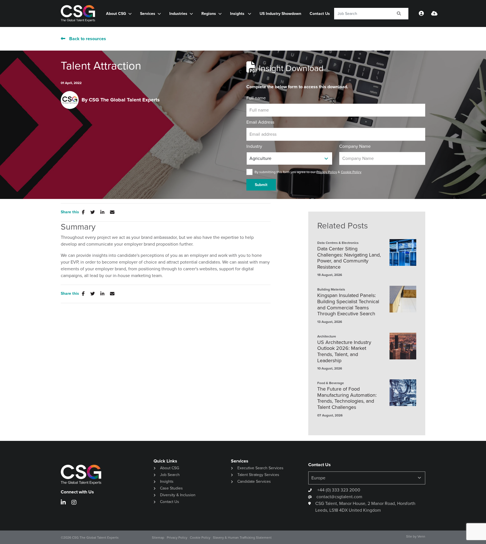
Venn (421, 536)
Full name (256, 98)
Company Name (355, 146)
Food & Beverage (330, 383)
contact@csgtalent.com (339, 496)
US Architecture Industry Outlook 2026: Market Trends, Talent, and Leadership (344, 351)
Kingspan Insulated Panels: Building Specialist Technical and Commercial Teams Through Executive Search (348, 305)
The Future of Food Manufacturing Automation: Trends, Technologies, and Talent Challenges (347, 398)
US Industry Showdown (280, 14)
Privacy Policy (326, 171)
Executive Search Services (260, 468)
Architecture (326, 336)
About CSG (169, 468)
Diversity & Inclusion (177, 495)
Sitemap (158, 537)
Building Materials (331, 289)
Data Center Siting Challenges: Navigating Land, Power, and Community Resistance (349, 258)
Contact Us (320, 14)
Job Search (170, 475)
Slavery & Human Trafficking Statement (242, 537)
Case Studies (171, 488)
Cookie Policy (351, 171)
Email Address (260, 122)
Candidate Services (254, 481)
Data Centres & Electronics (338, 242)
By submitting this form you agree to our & (308, 171)
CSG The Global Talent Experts (124, 99)
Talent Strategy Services (258, 475)
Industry (254, 146)
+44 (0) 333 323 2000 (338, 490)
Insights (238, 14)
